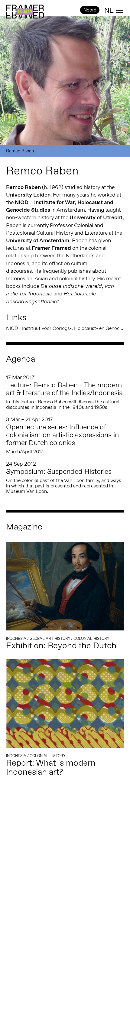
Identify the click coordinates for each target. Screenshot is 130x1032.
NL (109, 10)
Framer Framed (25, 12)
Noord (89, 10)
